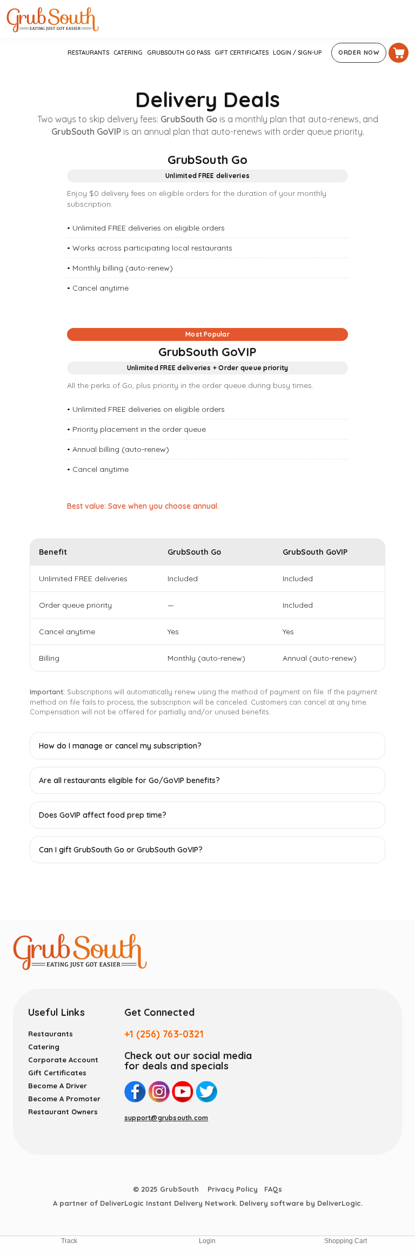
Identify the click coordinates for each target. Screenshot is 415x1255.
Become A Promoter (64, 1098)
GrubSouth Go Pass (178, 52)
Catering (128, 52)
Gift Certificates (242, 52)
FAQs (273, 1189)
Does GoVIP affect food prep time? (102, 815)
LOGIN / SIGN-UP (297, 52)
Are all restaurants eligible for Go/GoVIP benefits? (129, 780)
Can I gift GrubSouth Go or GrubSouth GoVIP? (121, 850)
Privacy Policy (233, 1189)
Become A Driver (57, 1085)
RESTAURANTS (88, 52)
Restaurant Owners (63, 1111)
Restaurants (50, 1033)
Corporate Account (63, 1059)
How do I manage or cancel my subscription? (120, 746)
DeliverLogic (339, 1203)
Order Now (358, 52)
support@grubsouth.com (166, 1118)
